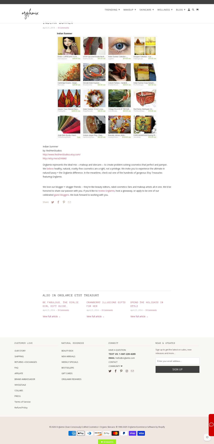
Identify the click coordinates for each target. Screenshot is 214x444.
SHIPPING (19, 356)
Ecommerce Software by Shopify (150, 427)
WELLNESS (165, 9)
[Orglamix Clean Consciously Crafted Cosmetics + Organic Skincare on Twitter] (110, 371)
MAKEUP (129, 9)
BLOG (180, 9)
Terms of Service (23, 401)
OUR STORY (20, 350)
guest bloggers (61, 194)
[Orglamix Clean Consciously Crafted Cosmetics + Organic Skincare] (30, 13)
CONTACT (113, 362)
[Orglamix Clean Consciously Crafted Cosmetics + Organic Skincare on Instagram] (127, 371)
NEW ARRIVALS (68, 356)
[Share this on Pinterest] (63, 202)
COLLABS (19, 390)
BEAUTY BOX (67, 350)
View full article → (52, 316)
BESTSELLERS (68, 367)
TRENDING (112, 9)
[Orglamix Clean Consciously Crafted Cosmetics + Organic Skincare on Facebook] (116, 371)
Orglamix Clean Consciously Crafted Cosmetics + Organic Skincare (85, 427)
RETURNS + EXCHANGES (26, 362)
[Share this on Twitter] (52, 202)
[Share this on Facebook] (57, 202)
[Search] (193, 10)
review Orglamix (106, 190)
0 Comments (63, 28)
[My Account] (189, 10)
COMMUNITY (115, 366)
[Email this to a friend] (68, 202)
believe (50, 168)
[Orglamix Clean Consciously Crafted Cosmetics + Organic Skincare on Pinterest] (121, 371)
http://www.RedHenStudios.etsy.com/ (62, 154)
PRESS (18, 396)
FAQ (16, 367)
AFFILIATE (19, 373)
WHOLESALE (20, 384)
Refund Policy (21, 407)
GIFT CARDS (67, 373)
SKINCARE (147, 9)
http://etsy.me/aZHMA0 (55, 158)
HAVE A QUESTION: (117, 350)
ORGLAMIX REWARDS (71, 379)
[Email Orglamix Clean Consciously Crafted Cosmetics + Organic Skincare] (132, 371)
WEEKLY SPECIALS (70, 362)
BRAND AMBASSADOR (25, 379)
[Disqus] (64, 246)
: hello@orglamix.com (122, 358)
